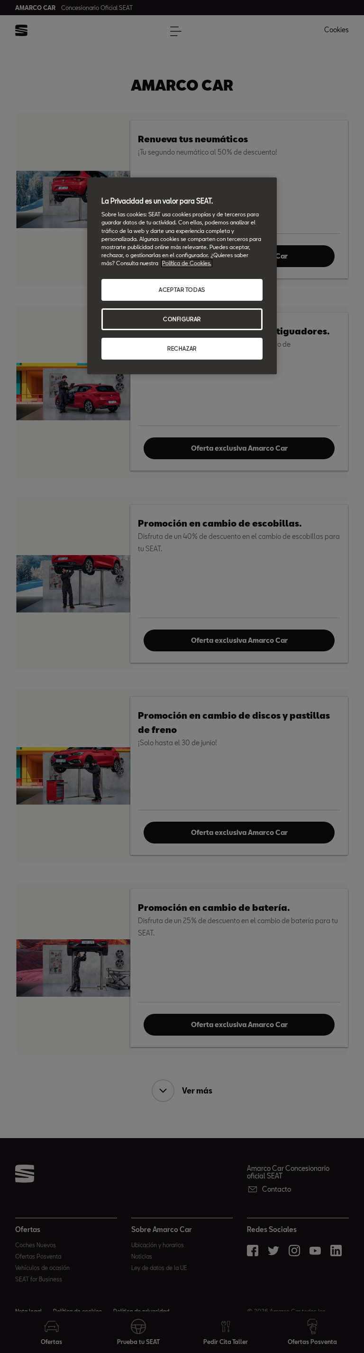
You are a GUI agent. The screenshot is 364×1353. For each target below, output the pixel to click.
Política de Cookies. (186, 263)
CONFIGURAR (182, 319)
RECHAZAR (182, 348)
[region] (182, 275)
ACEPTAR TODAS (182, 290)
